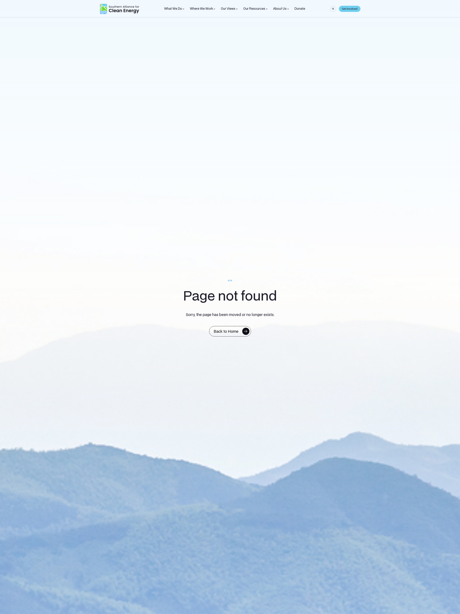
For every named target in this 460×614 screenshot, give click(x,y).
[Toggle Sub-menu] (183, 9)
